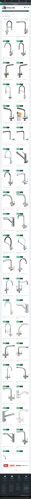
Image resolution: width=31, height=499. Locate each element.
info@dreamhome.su (26, 489)
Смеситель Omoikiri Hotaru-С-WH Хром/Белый (21, 79)
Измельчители (10, 491)
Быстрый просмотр (8, 48)
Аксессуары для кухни (11, 485)
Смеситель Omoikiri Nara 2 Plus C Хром (7, 144)
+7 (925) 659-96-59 (26, 488)
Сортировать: (4, 19)
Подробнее (15, 4)
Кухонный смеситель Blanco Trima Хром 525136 (21, 273)
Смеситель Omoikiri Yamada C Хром (7, 187)
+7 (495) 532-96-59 (26, 487)
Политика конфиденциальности (4, 490)
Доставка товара (4, 485)
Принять (27, 497)
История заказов (18, 487)
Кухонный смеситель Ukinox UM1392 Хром (7, 424)
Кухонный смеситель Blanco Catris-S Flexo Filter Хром (9, 36)
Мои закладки (17, 488)
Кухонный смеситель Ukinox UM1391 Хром (21, 403)
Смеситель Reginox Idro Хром (19, 187)
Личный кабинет (18, 486)
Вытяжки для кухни (11, 486)
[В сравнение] (8, 41)
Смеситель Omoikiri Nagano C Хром (7, 122)
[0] (24, 7)
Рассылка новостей (18, 489)
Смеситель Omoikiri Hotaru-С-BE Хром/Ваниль (8, 79)
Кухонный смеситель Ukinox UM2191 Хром (21, 424)
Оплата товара (3, 486)
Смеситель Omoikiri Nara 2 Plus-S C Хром (20, 144)
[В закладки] (7, 41)
